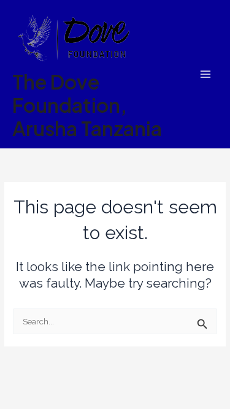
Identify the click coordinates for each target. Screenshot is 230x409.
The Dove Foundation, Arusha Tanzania (87, 105)
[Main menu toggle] (205, 74)
